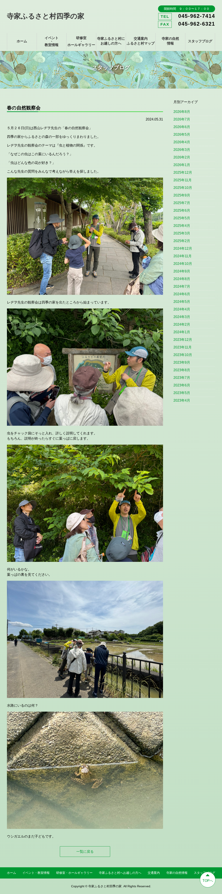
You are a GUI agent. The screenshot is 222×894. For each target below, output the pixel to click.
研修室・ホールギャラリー (81, 41)
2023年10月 (182, 355)
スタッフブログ (200, 41)
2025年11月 (182, 180)
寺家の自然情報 (170, 41)
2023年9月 (181, 362)
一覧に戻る (85, 851)
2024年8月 (181, 279)
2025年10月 (182, 188)
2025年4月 (181, 226)
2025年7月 (181, 203)
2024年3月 (181, 317)
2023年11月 (182, 347)
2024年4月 (181, 309)
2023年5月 (181, 393)
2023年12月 (182, 339)
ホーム (22, 41)
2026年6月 (181, 127)
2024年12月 (182, 248)
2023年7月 (181, 377)
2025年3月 (181, 233)
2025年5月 (181, 218)
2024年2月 (181, 324)
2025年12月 (182, 172)
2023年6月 (181, 385)
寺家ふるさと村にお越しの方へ (111, 41)
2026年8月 (181, 112)
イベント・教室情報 (52, 41)
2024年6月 (181, 294)
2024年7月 (181, 286)
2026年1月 (181, 165)
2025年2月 (181, 241)
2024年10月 (182, 264)
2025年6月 (181, 210)
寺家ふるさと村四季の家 (45, 16)
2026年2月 (181, 157)
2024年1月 (181, 332)
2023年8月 (181, 370)
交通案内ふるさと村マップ (141, 41)
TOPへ (207, 880)
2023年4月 (181, 400)
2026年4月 (181, 142)
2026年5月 (181, 134)
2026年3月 (181, 150)
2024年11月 (182, 256)
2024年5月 (181, 301)
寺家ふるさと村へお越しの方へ (120, 872)
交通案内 (154, 872)
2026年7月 (181, 119)
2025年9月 (181, 195)
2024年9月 (181, 271)
